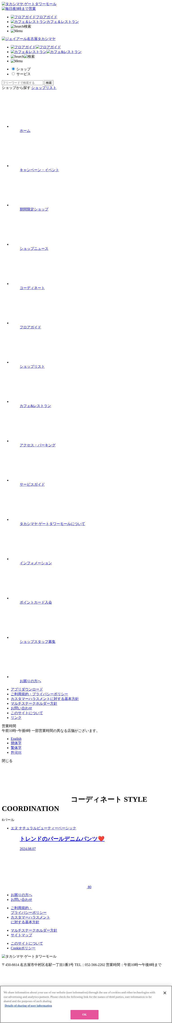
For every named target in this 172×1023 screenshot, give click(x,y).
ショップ (23, 69)
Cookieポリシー (23, 948)
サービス (23, 74)
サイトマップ (21, 935)
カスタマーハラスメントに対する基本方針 (45, 699)
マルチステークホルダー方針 (34, 703)
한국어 (16, 752)
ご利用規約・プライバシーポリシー (39, 694)
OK (84, 1014)
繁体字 (16, 748)
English (16, 739)
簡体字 (16, 743)
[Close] (165, 993)
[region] (86, 1004)
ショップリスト (43, 88)
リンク (16, 718)
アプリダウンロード (27, 689)
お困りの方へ (21, 895)
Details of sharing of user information (28, 1005)
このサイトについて (27, 713)
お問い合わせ (21, 708)
